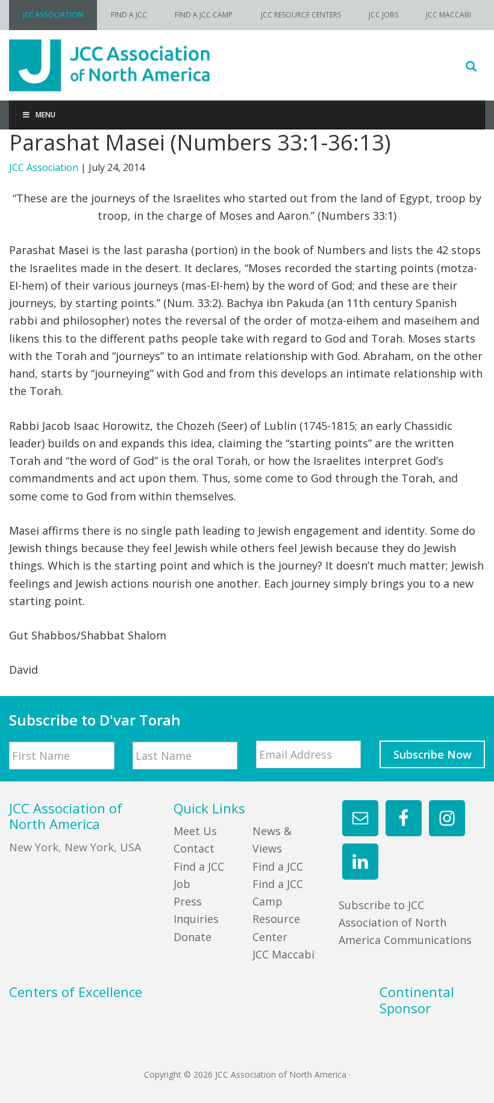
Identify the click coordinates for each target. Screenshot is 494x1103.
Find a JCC (277, 866)
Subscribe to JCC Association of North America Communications (405, 923)
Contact (194, 848)
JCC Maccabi (283, 954)
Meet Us (195, 831)
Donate (192, 937)
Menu (45, 115)
